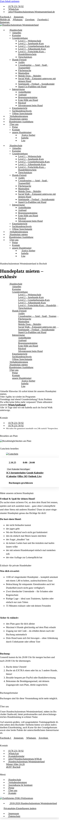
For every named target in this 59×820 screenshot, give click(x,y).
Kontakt (16, 129)
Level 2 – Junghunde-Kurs (31, 43)
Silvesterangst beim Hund (30, 105)
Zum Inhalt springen (9, 1)
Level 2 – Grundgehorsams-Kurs (34, 46)
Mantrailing (23, 73)
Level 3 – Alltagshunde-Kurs (32, 49)
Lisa (23, 140)
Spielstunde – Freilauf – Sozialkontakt (36, 84)
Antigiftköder (24, 92)
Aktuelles (16, 32)
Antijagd (22, 94)
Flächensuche (24, 70)
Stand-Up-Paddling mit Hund (32, 86)
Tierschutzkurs (25, 57)
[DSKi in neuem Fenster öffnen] (16, 798)
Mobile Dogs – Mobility (29, 76)
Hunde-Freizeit (19, 59)
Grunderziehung (20, 38)
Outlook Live (35, 476)
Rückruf (22, 102)
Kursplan (16, 35)
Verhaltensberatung (18, 116)
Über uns (13, 124)
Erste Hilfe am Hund (28, 100)
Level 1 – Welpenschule (29, 41)
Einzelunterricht (19, 108)
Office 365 (22, 476)
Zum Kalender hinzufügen (18, 469)
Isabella (24, 137)
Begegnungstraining (27, 97)
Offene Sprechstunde (22, 113)
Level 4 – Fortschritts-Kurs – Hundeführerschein (32, 53)
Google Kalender (35, 472)
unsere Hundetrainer (21, 132)
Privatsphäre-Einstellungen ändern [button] (20, 808)
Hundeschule (15, 30)
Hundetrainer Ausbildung (21, 121)
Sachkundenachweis (22, 111)
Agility (21, 62)
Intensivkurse (18, 89)
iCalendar (11, 476)
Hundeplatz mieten (18, 119)
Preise (15, 127)
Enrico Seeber (28, 135)
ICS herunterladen (16, 472)
